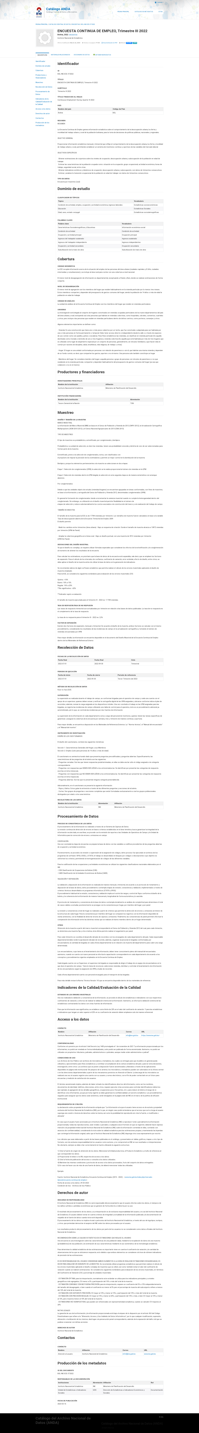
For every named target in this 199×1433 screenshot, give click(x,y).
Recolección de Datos (44, 87)
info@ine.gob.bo (132, 1035)
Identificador (40, 61)
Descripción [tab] (42, 55)
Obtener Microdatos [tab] (103, 55)
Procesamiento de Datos (43, 93)
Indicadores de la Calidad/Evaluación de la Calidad (44, 101)
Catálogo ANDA (58, 9)
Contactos (40, 118)
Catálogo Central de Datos (59, 24)
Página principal (42, 24)
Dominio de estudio (43, 66)
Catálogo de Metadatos (144, 11)
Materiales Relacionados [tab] (60, 55)
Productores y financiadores (41, 76)
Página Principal (123, 11)
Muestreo (39, 82)
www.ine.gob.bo (150, 1354)
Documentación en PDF (110, 43)
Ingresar (159, 2)
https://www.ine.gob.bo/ (150, 1035)
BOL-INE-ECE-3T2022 (88, 24)
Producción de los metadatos (42, 124)
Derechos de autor (43, 114)
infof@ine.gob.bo (129, 1354)
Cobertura (39, 70)
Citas (160, 11)
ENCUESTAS (76, 24)
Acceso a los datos (43, 109)
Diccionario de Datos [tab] (81, 55)
